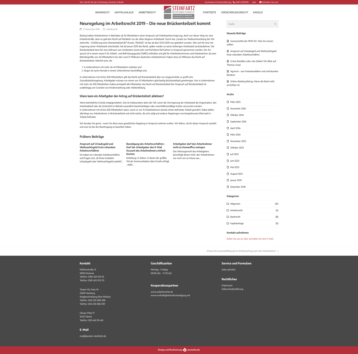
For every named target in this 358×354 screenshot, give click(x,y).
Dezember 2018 (238, 186)
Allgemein (235, 203)
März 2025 (235, 102)
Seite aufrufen (229, 269)
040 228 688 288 (96, 300)
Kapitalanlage (237, 223)
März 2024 (235, 134)
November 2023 (238, 141)
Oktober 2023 (237, 147)
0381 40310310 (242, 2)
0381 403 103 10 (96, 276)
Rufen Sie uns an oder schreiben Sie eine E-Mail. (250, 238)
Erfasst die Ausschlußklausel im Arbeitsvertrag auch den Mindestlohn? (241, 251)
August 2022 (236, 173)
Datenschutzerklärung (232, 289)
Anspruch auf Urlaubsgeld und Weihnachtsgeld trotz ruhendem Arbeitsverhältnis (97, 147)
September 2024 (238, 121)
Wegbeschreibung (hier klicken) (95, 296)
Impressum (227, 285)
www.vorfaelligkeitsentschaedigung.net (170, 295)
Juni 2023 (234, 160)
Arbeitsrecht (112, 29)
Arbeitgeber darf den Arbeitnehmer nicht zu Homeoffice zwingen (192, 145)
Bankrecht (235, 216)
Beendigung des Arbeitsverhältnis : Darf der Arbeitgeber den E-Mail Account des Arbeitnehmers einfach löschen (145, 148)
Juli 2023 (234, 154)
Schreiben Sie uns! (270, 2)
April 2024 (235, 128)
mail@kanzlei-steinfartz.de (93, 336)
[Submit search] (275, 24)
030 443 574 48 (95, 320)
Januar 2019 (236, 180)
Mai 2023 (234, 167)
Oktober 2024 (237, 115)
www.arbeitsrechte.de (162, 291)
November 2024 (238, 108)
